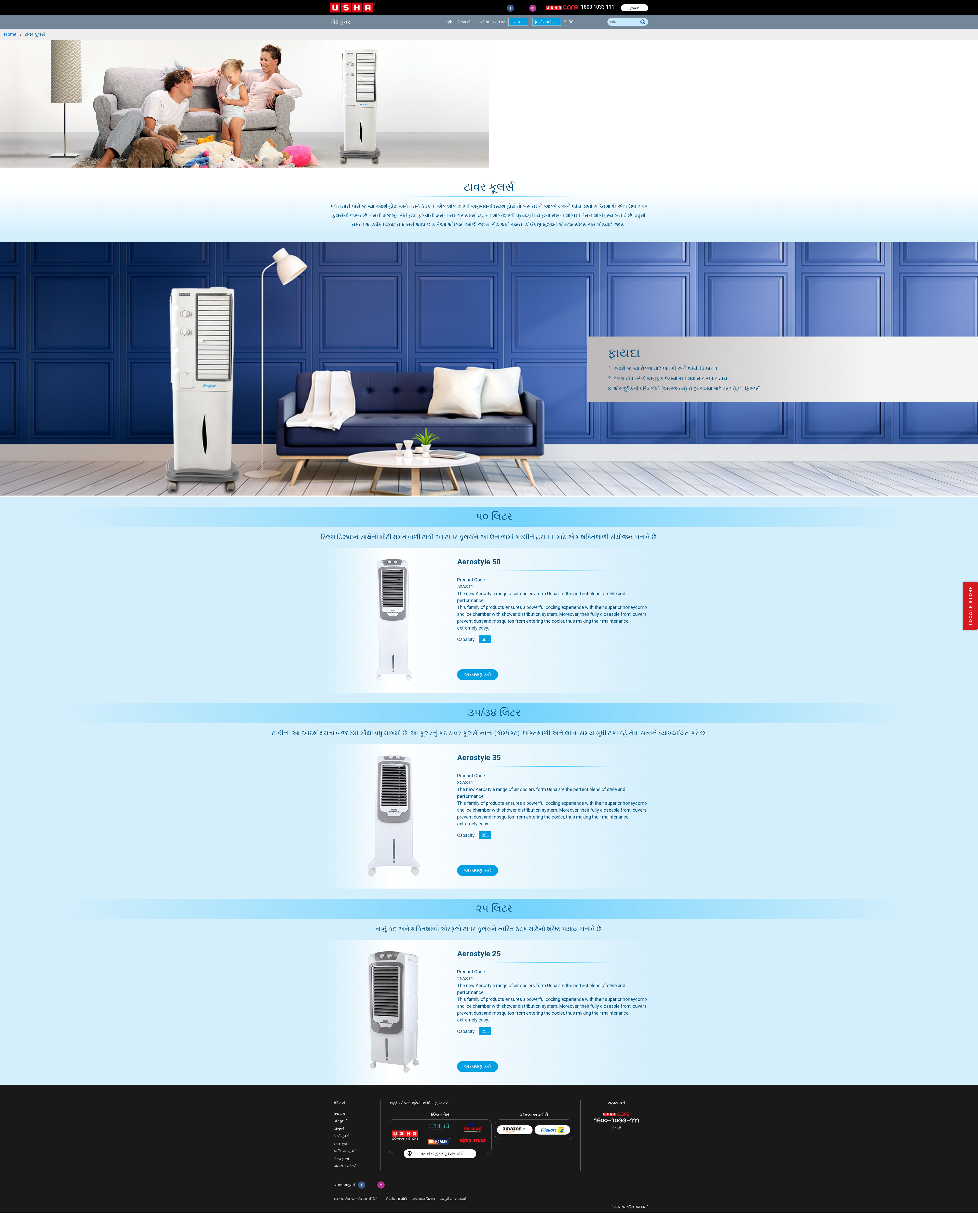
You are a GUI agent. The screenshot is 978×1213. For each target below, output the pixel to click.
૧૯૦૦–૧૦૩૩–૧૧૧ (616, 1120)
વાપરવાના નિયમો (423, 1199)
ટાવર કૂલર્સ (341, 1144)
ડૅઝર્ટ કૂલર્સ (341, 1136)
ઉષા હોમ (339, 1113)
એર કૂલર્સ (340, 1121)
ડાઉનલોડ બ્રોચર (492, 22)
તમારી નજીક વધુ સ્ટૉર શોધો (442, 1153)
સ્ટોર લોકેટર (546, 22)
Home (449, 22)
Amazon (515, 1129)
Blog (568, 22)
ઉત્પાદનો (464, 22)
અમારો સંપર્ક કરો (345, 1166)
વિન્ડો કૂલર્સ (341, 1159)
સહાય (518, 22)
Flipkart (552, 1130)
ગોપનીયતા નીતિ (396, 1199)
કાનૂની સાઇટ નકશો (453, 1199)
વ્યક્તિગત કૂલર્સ (345, 1151)
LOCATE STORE (970, 605)
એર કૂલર (340, 22)
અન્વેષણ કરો (477, 675)
